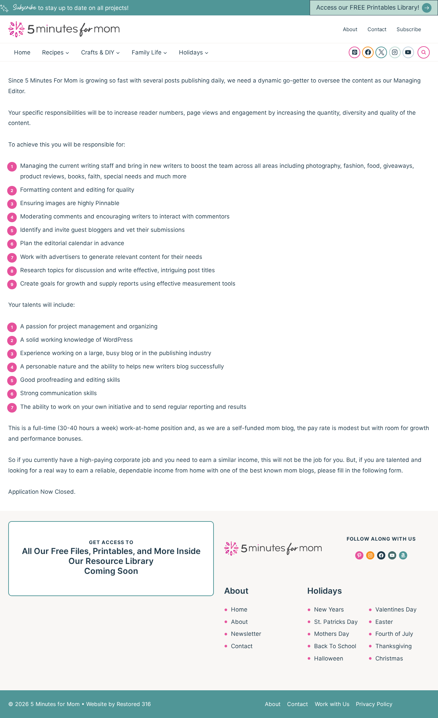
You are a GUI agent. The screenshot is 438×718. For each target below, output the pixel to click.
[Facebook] (368, 52)
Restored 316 (134, 704)
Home (22, 52)
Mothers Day (331, 633)
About (350, 29)
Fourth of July (394, 633)
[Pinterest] (354, 52)
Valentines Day (395, 609)
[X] (381, 52)
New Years (329, 609)
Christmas (389, 658)
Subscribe (409, 29)
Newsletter (246, 633)
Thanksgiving (393, 646)
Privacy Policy (374, 704)
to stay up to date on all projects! (71, 7)
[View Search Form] (423, 52)
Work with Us (332, 704)
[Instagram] (395, 52)
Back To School (335, 646)
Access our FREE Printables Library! (367, 7)
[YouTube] (408, 52)
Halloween (328, 658)
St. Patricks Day (336, 621)
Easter (384, 621)
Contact (377, 29)
